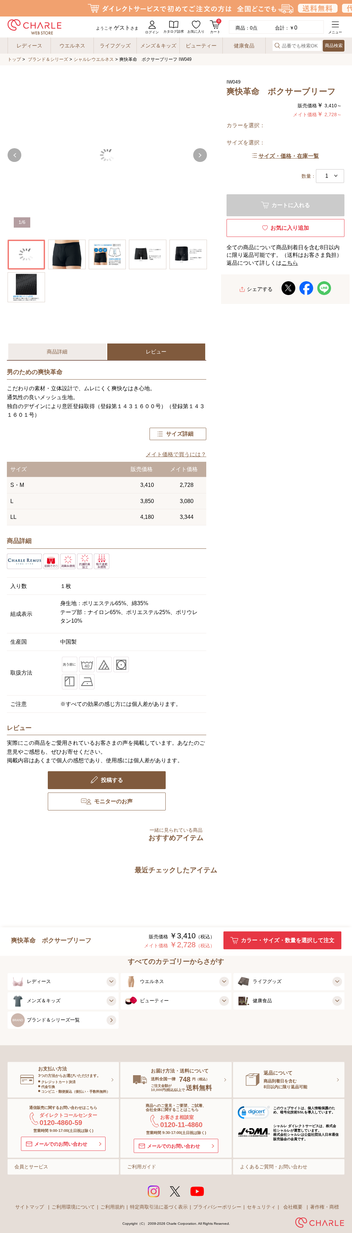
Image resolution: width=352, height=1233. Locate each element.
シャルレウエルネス (94, 59)
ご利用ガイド (141, 1166)
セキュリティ (261, 1207)
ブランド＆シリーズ (48, 59)
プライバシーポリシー (217, 1207)
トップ (14, 59)
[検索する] (277, 45)
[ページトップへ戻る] (333, 1204)
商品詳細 (57, 351)
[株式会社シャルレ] (319, 1224)
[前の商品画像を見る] (14, 155)
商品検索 (334, 45)
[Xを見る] (175, 1191)
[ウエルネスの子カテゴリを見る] (223, 981)
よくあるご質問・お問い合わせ (273, 1166)
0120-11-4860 (181, 1124)
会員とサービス (31, 1166)
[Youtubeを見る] (197, 1191)
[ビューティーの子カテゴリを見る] (223, 1001)
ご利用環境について (73, 1207)
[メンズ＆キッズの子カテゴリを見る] (110, 1001)
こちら (290, 263)
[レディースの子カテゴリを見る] (110, 981)
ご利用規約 (112, 1207)
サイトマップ (29, 1207)
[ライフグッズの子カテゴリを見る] (336, 981)
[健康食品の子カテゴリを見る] (336, 1001)
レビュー (156, 351)
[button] (254, 1114)
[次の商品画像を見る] (200, 155)
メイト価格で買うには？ (176, 454)
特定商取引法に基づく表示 (159, 1207)
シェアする (260, 289)
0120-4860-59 (61, 1122)
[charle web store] (35, 27)
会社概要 (292, 1207)
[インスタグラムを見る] (154, 1191)
